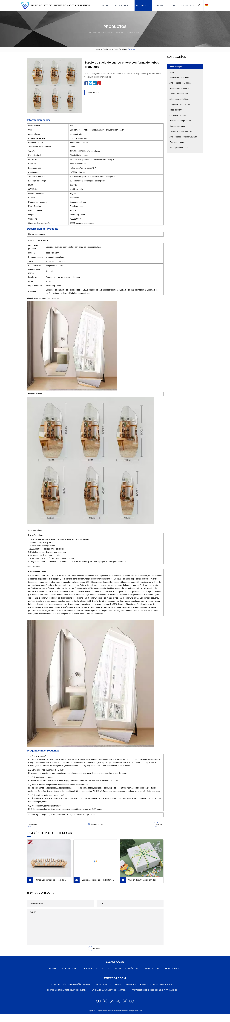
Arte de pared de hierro (179, 99)
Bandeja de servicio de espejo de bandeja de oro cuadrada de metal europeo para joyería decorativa (50, 881)
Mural (172, 72)
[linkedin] (105, 1001)
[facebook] (98, 1001)
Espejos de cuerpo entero (180, 121)
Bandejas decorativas (179, 148)
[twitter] (112, 1001)
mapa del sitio (152, 968)
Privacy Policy (173, 968)
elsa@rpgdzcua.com (135, 1011)
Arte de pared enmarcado (180, 88)
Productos (141, 5)
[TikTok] (131, 1001)
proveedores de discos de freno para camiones (154, 990)
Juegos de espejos (178, 115)
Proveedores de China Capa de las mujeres (116, 984)
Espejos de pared (177, 142)
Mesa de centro (176, 110)
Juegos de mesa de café (180, 104)
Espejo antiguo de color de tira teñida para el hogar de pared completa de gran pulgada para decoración (98, 881)
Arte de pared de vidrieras (180, 83)
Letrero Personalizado (179, 94)
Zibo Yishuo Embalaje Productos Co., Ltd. (66, 990)
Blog (172, 5)
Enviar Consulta (95, 93)
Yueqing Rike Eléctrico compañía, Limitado (70, 984)
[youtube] (118, 1001)
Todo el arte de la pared (180, 77)
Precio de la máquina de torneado (158, 984)
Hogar (105, 5)
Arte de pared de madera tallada (183, 137)
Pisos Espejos (119, 49)
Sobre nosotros (122, 5)
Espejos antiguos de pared (181, 131)
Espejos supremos (177, 126)
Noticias (160, 5)
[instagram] (125, 1001)
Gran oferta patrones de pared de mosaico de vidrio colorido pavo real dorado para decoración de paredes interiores (143, 881)
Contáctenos (187, 5)
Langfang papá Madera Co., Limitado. (109, 990)
